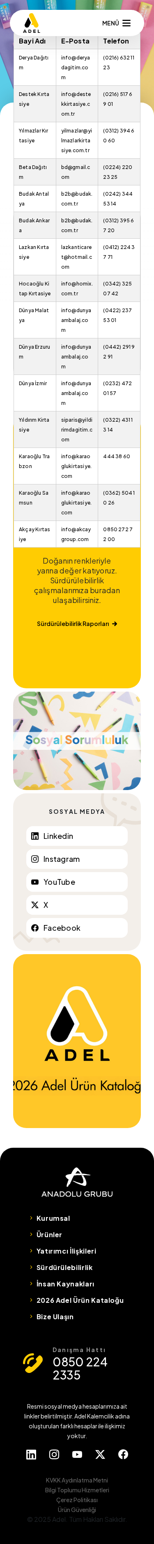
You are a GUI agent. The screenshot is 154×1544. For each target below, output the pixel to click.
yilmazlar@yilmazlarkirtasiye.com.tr (76, 140)
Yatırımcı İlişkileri (67, 1251)
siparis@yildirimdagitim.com (77, 430)
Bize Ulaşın (55, 1316)
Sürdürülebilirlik (65, 1267)
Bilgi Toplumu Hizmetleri (77, 1490)
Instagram (62, 858)
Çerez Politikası (77, 1499)
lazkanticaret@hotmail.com (76, 257)
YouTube (59, 881)
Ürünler (49, 1234)
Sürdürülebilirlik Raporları (73, 623)
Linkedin (58, 836)
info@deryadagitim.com (75, 67)
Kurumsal (53, 1218)
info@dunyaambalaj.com (76, 320)
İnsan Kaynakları (65, 1283)
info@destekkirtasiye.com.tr (76, 104)
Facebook (62, 927)
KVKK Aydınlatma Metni (77, 1480)
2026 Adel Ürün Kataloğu (80, 1300)
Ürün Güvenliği (77, 1509)
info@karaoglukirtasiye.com (76, 466)
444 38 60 (116, 456)
